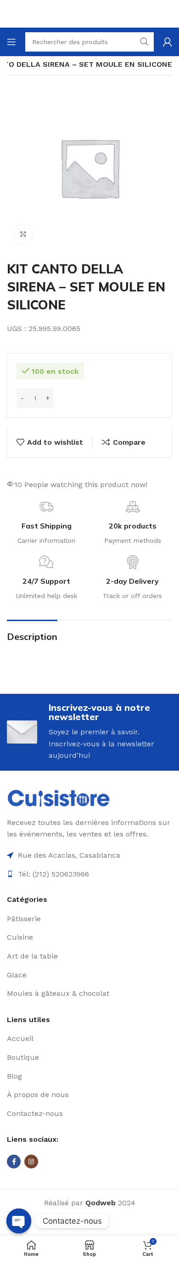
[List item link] (89, 919)
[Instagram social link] (31, 1161)
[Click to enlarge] (23, 234)
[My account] (167, 42)
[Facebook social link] (14, 1161)
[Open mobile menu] (11, 42)
